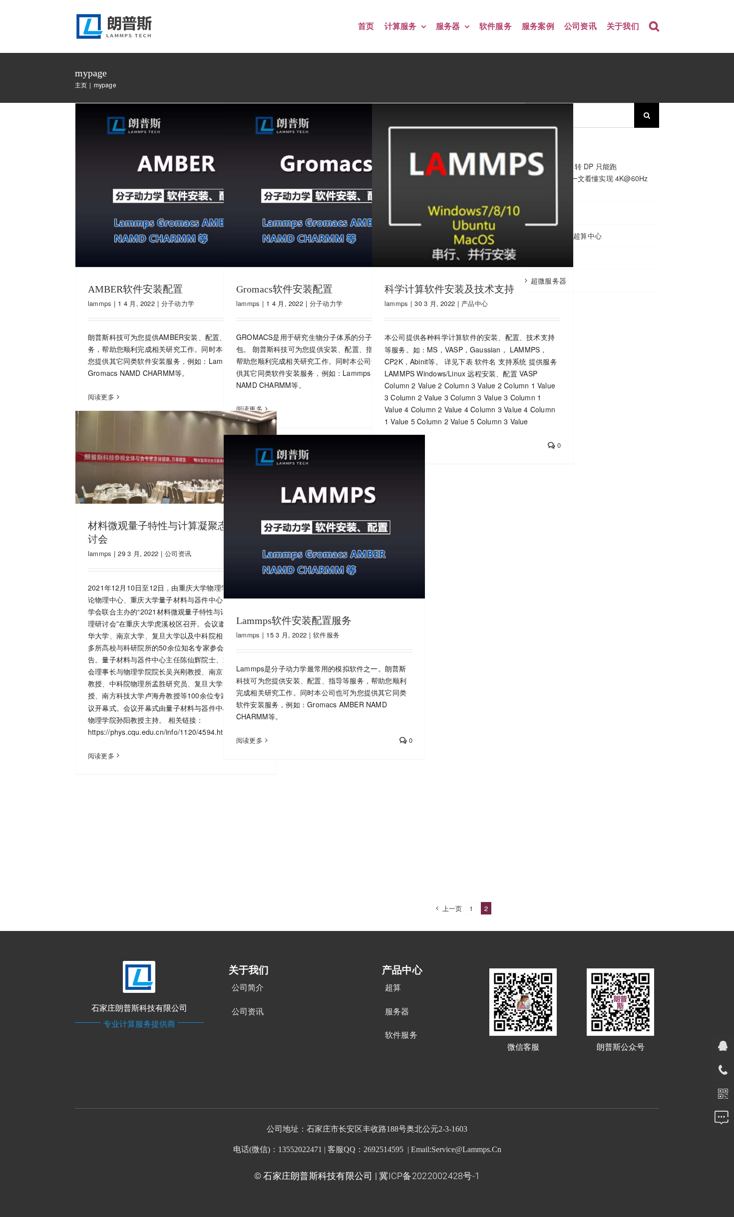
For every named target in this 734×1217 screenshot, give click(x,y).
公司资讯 (178, 553)
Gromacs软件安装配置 (284, 289)
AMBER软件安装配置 (135, 289)
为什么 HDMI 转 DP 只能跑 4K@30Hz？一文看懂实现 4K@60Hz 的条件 (589, 178)
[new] (116, 15)
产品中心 (474, 303)
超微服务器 (548, 281)
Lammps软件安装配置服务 (294, 620)
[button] (654, 26)
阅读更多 (101, 396)
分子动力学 (177, 303)
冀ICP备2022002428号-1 (429, 1176)
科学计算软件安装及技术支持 (449, 289)
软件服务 (326, 634)
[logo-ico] (139, 964)
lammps (99, 303)
